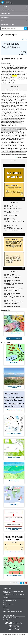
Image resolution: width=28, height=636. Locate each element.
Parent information (5, 13)
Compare (18, 338)
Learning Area (14, 86)
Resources (3, 20)
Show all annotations (22, 157)
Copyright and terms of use (8, 604)
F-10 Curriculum (5, 6)
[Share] (23, 39)
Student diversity (5, 17)
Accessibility (5, 607)
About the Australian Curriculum (9, 600)
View (10, 338)
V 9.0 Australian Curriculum (7, 24)
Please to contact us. (9, 619)
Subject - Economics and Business (14, 89)
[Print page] (26, 39)
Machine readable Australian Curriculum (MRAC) (13, 611)
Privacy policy (6, 609)
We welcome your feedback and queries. (11, 617)
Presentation (14, 160)
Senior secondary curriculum (8, 10)
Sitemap (4, 602)
